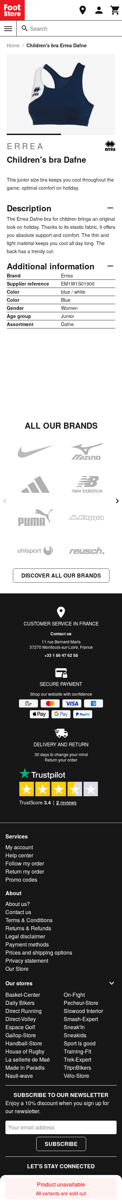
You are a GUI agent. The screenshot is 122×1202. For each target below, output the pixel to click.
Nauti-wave (19, 1075)
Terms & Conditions (29, 920)
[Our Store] (82, 10)
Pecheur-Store (81, 1003)
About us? (17, 904)
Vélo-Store (76, 1075)
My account (19, 847)
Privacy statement (26, 960)
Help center (19, 855)
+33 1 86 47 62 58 (61, 655)
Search (38, 28)
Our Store (16, 968)
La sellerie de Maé (27, 1059)
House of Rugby (24, 1051)
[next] (117, 501)
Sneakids (75, 1035)
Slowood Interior (83, 1011)
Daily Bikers (20, 1003)
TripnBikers (77, 1067)
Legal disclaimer (25, 936)
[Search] (25, 28)
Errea (26, 145)
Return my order (24, 871)
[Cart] (115, 10)
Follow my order (24, 863)
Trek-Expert (77, 1059)
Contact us (61, 633)
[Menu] (8, 29)
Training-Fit (77, 1051)
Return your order (61, 760)
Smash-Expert (81, 1019)
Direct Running (23, 1011)
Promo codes (21, 879)
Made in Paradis (25, 1067)
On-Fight (74, 994)
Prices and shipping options (38, 952)
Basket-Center (22, 994)
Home (13, 45)
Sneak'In (74, 1027)
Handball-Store (23, 1043)
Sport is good (80, 1043)
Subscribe (61, 1144)
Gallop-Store (20, 1035)
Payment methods (27, 944)
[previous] (4, 501)
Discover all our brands (61, 575)
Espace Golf (20, 1027)
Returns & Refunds (28, 928)
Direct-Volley (20, 1019)
